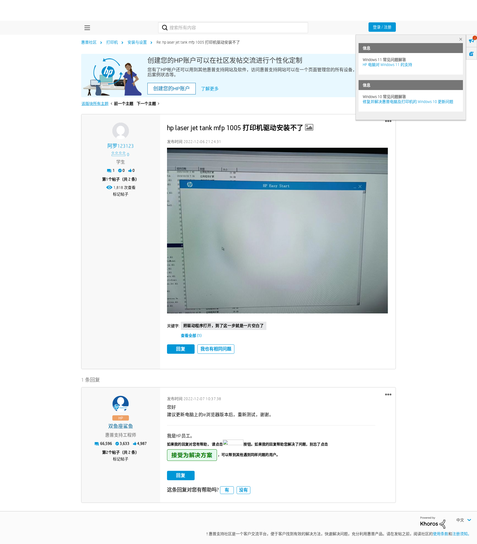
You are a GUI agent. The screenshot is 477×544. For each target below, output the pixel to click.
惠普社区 (89, 42)
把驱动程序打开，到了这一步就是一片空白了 (223, 325)
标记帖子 (120, 194)
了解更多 (210, 88)
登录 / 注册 (382, 27)
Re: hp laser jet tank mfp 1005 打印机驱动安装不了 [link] (198, 42)
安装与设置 (137, 42)
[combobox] (233, 27)
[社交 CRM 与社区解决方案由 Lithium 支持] (432, 522)
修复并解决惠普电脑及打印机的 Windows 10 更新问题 (408, 101)
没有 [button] (243, 490)
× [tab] (461, 39)
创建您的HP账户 (171, 88)
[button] (388, 121)
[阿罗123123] (120, 131)
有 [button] (227, 490)
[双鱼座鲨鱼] (120, 404)
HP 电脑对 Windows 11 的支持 (387, 64)
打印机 (112, 42)
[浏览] (86, 28)
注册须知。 (461, 533)
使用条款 (440, 533)
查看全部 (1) (191, 335)
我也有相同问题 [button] (215, 349)
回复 (181, 349)
